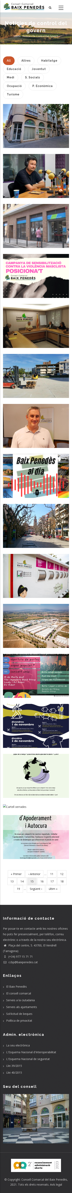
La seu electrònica (18, 1045)
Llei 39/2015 (14, 1066)
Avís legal (56, 1184)
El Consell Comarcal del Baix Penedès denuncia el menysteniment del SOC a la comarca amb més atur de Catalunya (36, 372)
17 (53, 881)
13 (13, 881)
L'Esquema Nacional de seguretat (28, 1059)
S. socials (36, 138)
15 (33, 882)
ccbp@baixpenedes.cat (23, 962)
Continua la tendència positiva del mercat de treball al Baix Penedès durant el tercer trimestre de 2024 (36, 622)
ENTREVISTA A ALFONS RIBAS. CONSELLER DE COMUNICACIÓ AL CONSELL (36, 172)
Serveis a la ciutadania (20, 1000)
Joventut (36, 682)
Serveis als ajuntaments (21, 1007)
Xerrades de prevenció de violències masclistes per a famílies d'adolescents (36, 804)
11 (53, 874)
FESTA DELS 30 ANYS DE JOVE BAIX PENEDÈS (36, 672)
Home (17, 36)
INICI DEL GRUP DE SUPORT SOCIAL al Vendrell (36, 833)
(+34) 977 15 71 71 (20, 956)
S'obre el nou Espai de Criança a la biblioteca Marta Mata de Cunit (36, 772)
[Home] (24, 6)
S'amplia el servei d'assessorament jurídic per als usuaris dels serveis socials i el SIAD (36, 122)
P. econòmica (36, 347)
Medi (36, 594)
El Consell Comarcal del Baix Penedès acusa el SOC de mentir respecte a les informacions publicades (36, 222)
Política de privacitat (19, 1020)
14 (23, 881)
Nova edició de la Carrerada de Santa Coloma (36, 722)
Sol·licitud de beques (19, 1014)
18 (63, 881)
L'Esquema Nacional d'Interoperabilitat (31, 1052)
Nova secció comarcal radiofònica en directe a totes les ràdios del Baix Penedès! (36, 472)
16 (43, 881)
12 (63, 874)
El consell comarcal (18, 993)
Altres (36, 188)
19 (20, 889)
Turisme (36, 735)
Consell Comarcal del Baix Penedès (44, 1179)
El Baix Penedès (16, 986)
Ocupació (36, 241)
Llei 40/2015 (14, 1072)
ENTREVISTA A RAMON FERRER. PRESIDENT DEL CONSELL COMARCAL (36, 422)
